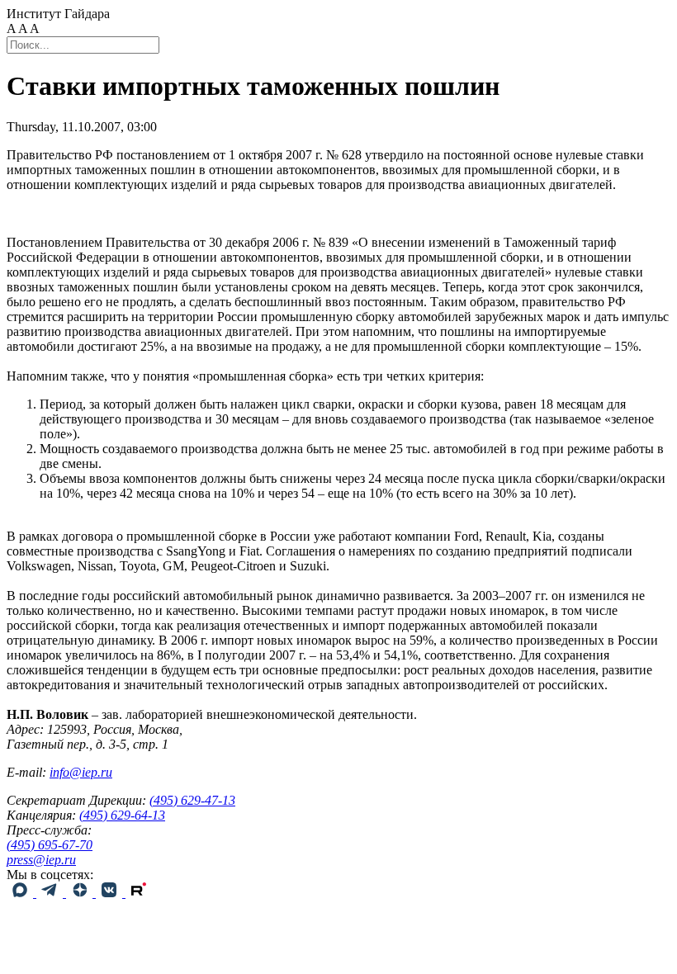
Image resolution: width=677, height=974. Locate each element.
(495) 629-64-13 (122, 815)
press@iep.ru (41, 860)
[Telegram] (51, 893)
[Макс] (21, 893)
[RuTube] (138, 893)
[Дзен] (81, 893)
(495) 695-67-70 (49, 845)
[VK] (110, 893)
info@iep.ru (81, 772)
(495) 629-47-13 (192, 800)
